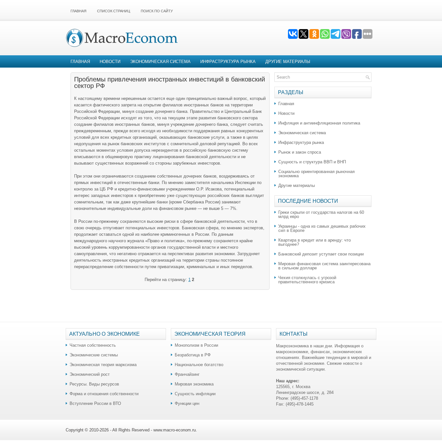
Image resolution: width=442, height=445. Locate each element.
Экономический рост (90, 374)
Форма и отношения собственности (104, 393)
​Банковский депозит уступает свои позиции (321, 254)
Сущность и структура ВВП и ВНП (312, 161)
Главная (78, 11)
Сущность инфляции (195, 393)
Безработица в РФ (193, 355)
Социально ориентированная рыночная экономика (316, 173)
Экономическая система (160, 61)
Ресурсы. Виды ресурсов (94, 384)
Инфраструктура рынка (228, 61)
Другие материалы (287, 61)
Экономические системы (94, 355)
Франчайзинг (187, 374)
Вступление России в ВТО (95, 403)
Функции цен (187, 403)
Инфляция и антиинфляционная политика (319, 123)
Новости (110, 61)
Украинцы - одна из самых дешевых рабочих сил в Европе (322, 228)
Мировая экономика (194, 384)
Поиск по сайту (157, 11)
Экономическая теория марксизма (103, 364)
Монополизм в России (196, 345)
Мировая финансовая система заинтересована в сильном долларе (324, 265)
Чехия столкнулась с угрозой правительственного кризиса (307, 279)
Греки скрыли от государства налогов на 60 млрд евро (321, 214)
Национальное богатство (199, 364)
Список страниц (113, 11)
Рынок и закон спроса (299, 152)
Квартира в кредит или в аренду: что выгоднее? (314, 242)
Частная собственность (93, 345)
